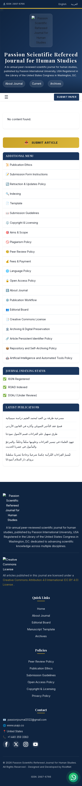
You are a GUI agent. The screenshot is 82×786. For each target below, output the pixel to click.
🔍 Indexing (13, 193)
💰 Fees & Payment (18, 261)
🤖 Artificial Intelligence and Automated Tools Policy (39, 358)
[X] (16, 744)
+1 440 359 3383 (18, 737)
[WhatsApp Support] (73, 777)
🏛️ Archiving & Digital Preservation (28, 329)
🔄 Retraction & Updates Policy (26, 184)
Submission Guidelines (41, 675)
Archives (55, 83)
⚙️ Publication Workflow (21, 300)
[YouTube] (35, 744)
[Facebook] (6, 744)
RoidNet (66, 766)
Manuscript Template (41, 629)
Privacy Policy (41, 696)
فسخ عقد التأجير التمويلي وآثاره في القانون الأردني (34, 426)
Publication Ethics (41, 668)
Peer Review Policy (41, 661)
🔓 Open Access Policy (21, 280)
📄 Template (14, 203)
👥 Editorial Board (17, 309)
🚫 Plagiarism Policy (18, 242)
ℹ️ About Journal (17, 290)
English (63, 4)
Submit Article (41, 142)
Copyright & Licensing (41, 689)
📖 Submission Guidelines (22, 213)
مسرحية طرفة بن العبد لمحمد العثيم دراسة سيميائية (35, 418)
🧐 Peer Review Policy (20, 251)
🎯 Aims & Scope (17, 232)
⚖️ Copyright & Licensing (22, 222)
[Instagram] (25, 744)
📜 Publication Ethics (19, 164)
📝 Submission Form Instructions (27, 174)
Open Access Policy (41, 682)
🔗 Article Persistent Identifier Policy (29, 338)
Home (41, 609)
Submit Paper (66, 96)
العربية (74, 4)
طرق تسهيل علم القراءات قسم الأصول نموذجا (31, 433)
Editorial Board (41, 622)
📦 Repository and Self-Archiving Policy (31, 348)
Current (36, 83)
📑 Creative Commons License (26, 319)
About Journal (14, 83)
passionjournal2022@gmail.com (27, 719)
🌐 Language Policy (18, 270)
